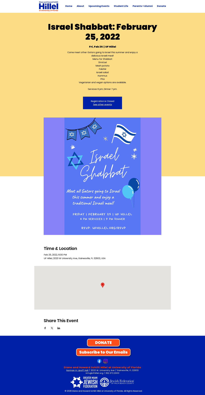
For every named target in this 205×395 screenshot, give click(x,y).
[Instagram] (105, 361)
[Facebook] (99, 361)
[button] (80, 6)
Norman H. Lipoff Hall (77, 370)
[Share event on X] (52, 328)
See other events (102, 104)
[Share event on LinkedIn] (58, 328)
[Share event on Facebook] (45, 328)
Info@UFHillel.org (94, 373)
